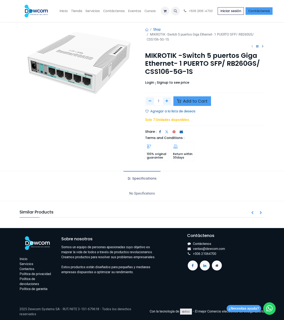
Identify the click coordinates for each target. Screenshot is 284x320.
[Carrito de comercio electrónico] (165, 11)
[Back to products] (257, 46)
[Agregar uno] (167, 101)
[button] (175, 11)
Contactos (27, 269)
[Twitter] (166, 131)
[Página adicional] (217, 265)
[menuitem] (63, 11)
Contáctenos (259, 11)
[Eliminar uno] (150, 101)
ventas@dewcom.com (209, 249)
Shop (157, 29)
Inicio (23, 259)
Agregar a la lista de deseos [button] (172, 111)
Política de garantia (33, 289)
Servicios (26, 264)
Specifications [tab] (144, 178)
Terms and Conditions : (164, 137)
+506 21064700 (204, 254)
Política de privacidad (35, 274)
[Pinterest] (174, 131)
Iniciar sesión (230, 11)
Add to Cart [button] (194, 101)
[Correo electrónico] (181, 131)
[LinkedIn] (205, 265)
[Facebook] (160, 131)
